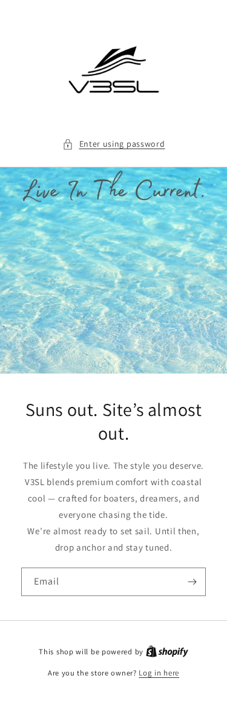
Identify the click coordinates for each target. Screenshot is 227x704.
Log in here (159, 673)
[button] (113, 144)
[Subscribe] (192, 582)
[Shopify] (167, 651)
